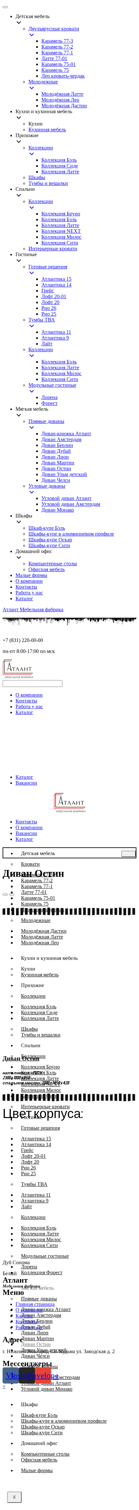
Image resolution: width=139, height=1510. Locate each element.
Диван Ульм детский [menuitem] (64, 474)
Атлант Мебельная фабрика (33, 609)
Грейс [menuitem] (47, 290)
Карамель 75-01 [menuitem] (58, 64)
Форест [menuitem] (49, 403)
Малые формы (37, 1470)
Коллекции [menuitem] (40, 147)
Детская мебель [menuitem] (32, 16)
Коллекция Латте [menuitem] (60, 171)
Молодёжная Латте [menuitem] (62, 94)
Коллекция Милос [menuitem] (61, 237)
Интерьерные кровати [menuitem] (52, 248)
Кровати (30, 864)
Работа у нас (29, 706)
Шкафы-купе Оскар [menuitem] (50, 539)
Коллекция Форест (41, 1272)
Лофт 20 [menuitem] (50, 302)
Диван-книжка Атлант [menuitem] (66, 433)
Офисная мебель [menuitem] (46, 569)
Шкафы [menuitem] (36, 177)
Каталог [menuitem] (24, 598)
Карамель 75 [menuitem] (55, 70)
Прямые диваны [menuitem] (46, 421)
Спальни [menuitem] (25, 189)
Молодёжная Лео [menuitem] (60, 100)
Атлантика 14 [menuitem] (56, 285)
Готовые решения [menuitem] (47, 266)
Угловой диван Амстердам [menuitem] (70, 504)
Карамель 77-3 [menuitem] (57, 41)
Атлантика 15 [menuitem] (56, 279)
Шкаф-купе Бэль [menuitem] (46, 528)
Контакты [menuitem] (26, 587)
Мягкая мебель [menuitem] (32, 409)
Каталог (24, 712)
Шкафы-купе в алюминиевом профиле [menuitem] (71, 534)
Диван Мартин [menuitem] (57, 462)
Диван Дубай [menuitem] (56, 451)
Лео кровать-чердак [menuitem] (63, 76)
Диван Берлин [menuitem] (57, 445)
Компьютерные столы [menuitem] (52, 563)
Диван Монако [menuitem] (57, 510)
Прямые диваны (39, 1298)
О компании (29, 695)
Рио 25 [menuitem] (48, 314)
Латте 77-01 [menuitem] (54, 58)
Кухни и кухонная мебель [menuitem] (44, 111)
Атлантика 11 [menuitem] (56, 332)
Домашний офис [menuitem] (34, 551)
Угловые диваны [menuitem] (46, 486)
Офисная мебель (39, 1459)
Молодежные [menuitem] (43, 81)
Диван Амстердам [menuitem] (61, 439)
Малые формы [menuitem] (31, 575)
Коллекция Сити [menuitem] (59, 242)
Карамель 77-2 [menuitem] (57, 46)
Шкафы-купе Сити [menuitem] (49, 545)
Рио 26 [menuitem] (48, 308)
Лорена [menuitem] (49, 397)
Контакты (26, 700)
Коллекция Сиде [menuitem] (59, 165)
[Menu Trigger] (5, 7)
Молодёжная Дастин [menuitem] (64, 105)
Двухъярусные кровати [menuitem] (53, 28)
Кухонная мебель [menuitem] (47, 129)
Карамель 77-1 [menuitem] (57, 52)
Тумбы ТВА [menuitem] (41, 319)
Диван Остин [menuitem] (56, 468)
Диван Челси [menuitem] (55, 480)
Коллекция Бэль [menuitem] (59, 160)
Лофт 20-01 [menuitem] (53, 296)
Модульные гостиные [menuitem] (52, 385)
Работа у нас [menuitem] (29, 592)
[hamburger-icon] (128, 854)
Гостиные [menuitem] (26, 254)
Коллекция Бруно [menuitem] (60, 213)
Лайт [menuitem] (46, 343)
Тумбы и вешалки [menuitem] (48, 183)
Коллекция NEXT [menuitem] (61, 231)
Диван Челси (35, 1356)
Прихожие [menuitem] (27, 135)
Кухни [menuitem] (35, 123)
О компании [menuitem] (29, 581)
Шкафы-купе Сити (42, 1432)
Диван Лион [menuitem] (55, 457)
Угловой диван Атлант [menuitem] (66, 498)
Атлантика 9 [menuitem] (55, 338)
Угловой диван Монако (46, 1389)
